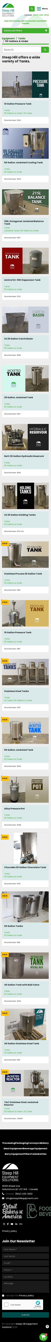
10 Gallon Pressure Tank (17, 103)
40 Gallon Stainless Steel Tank (21, 1043)
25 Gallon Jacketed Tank (18, 397)
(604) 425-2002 (41, 15)
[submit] (45, 50)
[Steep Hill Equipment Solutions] (10, 1172)
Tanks (7, 110)
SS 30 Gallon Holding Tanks (20, 514)
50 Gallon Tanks (13, 926)
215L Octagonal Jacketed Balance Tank (24, 222)
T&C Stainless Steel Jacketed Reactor (21, 1103)
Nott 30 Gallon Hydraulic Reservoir (24, 456)
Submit (26, 1314)
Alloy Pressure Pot (14, 808)
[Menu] (39, 8)
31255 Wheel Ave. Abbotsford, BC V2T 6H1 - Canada (20, 1187)
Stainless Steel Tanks (16, 691)
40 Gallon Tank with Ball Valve (21, 984)
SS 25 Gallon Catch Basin (18, 338)
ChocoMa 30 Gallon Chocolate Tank (25, 867)
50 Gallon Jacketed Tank (18, 749)
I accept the (19, 1295)
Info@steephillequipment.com (21, 1198)
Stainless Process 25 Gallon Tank (23, 573)
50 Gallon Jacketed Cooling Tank (23, 162)
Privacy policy (9, 1231)
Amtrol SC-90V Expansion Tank (22, 280)
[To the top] (47, 1326)
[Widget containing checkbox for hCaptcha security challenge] (22, 1304)
